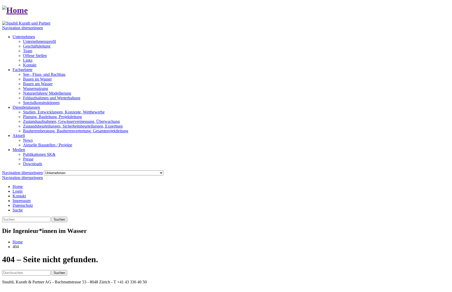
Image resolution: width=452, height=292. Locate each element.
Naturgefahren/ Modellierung (47, 93)
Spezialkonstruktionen (41, 102)
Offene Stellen (35, 55)
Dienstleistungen (26, 107)
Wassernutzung (35, 88)
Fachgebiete (22, 69)
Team (27, 51)
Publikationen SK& (39, 154)
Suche (18, 210)
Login (17, 191)
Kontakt (29, 65)
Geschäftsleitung (36, 46)
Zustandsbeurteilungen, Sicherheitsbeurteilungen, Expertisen (73, 126)
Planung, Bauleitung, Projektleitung (52, 116)
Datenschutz (23, 205)
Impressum (22, 200)
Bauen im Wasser (37, 79)
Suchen (59, 219)
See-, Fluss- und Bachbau (44, 74)
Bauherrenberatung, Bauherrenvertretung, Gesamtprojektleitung (75, 131)
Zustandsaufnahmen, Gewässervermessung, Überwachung (71, 121)
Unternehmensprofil (39, 41)
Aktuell (19, 135)
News (28, 140)
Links (27, 60)
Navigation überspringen (22, 28)
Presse (28, 159)
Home (18, 186)
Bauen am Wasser (38, 84)
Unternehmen (24, 37)
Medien (19, 149)
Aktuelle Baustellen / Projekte (47, 145)
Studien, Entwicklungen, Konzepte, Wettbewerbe (64, 112)
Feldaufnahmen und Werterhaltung (51, 98)
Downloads (32, 164)
